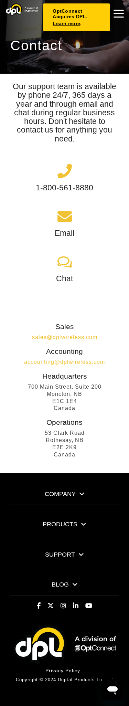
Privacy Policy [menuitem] (62, 670)
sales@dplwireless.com (64, 337)
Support (60, 554)
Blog (60, 584)
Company (60, 494)
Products (60, 524)
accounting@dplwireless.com (64, 362)
